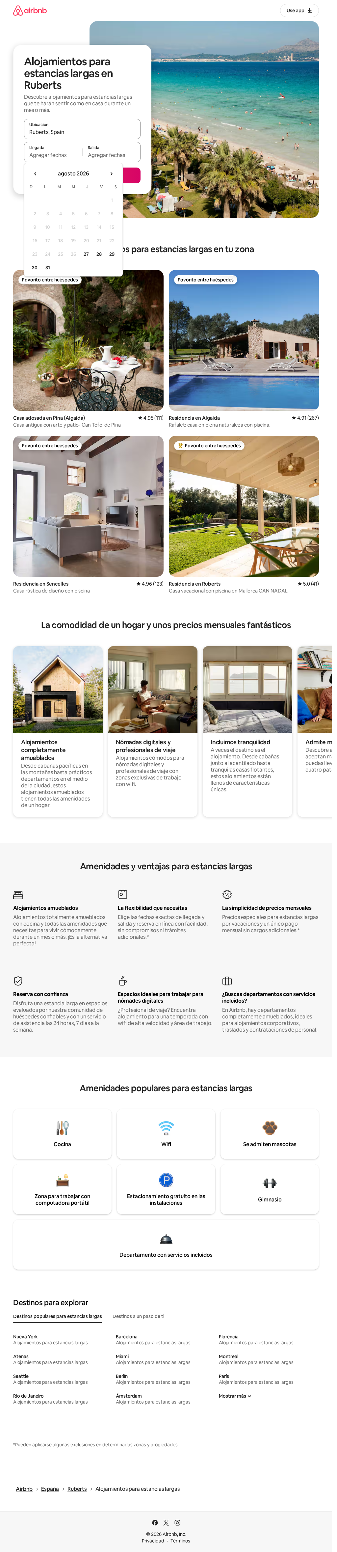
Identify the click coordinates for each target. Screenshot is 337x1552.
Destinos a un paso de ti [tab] (138, 1316)
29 (112, 254)
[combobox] (82, 132)
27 (86, 254)
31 (47, 268)
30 (35, 268)
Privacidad (153, 1541)
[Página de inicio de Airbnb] (30, 10)
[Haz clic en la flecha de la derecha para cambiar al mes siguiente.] (111, 174)
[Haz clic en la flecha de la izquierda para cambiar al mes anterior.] (36, 174)
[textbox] (53, 155)
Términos (180, 1541)
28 (99, 254)
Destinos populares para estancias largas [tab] (57, 1316)
